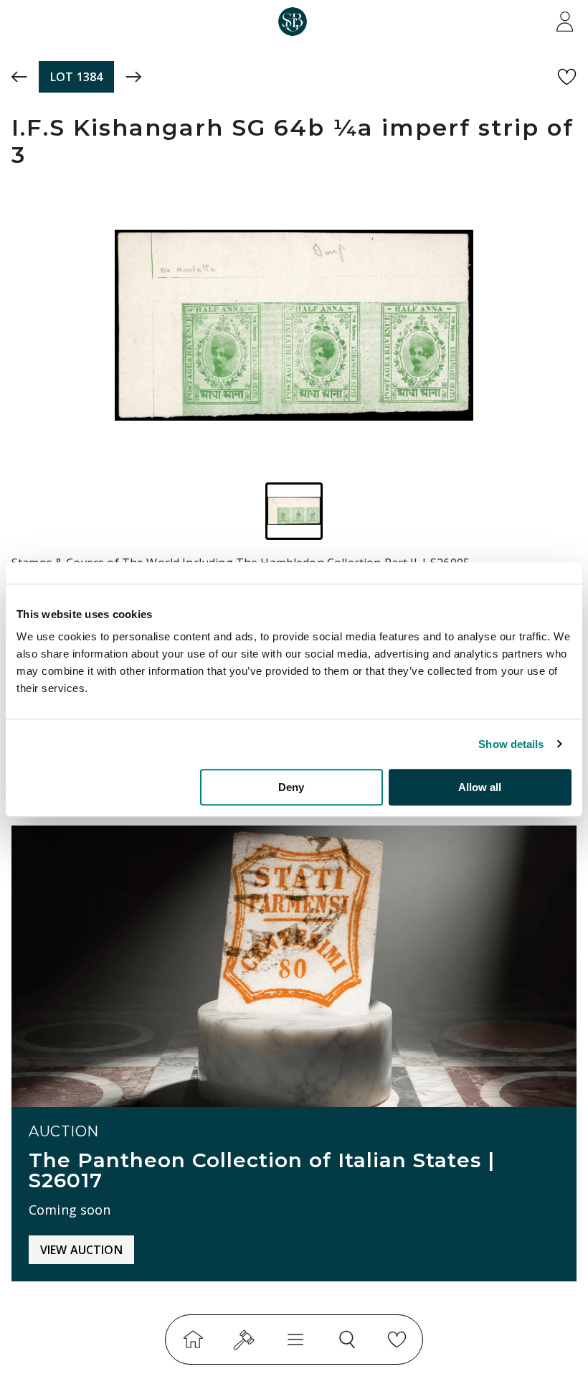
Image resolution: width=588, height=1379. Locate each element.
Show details (511, 744)
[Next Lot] (133, 77)
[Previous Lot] (19, 77)
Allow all (479, 787)
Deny (291, 787)
